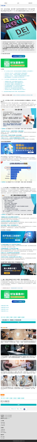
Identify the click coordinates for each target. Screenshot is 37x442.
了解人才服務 (3, 423)
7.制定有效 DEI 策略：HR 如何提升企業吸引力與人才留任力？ (15, 89)
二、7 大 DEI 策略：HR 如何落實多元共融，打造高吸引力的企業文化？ (15, 79)
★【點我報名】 (3, 128)
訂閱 (18, 404)
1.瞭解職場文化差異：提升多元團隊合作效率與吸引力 (14, 81)
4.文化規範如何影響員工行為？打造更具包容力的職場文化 (15, 85)
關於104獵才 (3, 436)
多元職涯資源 (3, 425)
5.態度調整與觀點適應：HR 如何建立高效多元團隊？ (14, 86)
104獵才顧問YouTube (4, 311)
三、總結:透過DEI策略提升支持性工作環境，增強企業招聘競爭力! (14, 91)
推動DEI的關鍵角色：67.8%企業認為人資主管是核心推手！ (15, 77)
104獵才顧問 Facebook (5, 307)
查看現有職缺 (3, 422)
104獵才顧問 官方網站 (4, 305)
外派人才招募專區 (3, 432)
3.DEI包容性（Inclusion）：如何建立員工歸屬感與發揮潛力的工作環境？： (18, 75)
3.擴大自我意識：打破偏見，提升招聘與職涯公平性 (13, 84)
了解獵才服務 (3, 429)
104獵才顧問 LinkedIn (4, 309)
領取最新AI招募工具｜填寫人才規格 (16, 288)
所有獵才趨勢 (3, 5)
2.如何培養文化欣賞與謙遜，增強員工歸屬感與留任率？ (14, 82)
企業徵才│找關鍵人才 (18, 56)
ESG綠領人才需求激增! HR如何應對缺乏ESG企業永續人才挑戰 (22, 95)
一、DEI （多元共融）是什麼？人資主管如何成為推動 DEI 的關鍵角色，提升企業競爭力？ (18, 71)
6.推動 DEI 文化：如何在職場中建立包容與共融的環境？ (14, 88)
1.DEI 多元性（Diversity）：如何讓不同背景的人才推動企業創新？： (16, 73)
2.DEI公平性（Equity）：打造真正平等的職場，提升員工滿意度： (16, 74)
